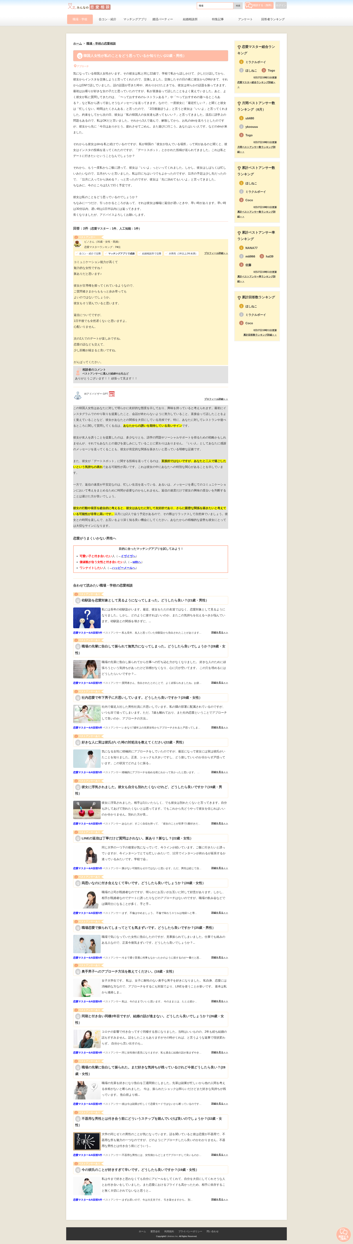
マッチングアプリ (135, 19)
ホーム (142, 1231)
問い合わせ (213, 1231)
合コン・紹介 (107, 19)
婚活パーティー (162, 19)
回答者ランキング (273, 19)
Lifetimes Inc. (173, 1236)
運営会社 (155, 1231)
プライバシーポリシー (190, 1231)
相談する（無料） (263, 5)
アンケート (245, 19)
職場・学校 (80, 19)
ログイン (281, 5)
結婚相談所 (190, 19)
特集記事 (218, 19)
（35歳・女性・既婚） (102, 241)
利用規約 (169, 1231)
